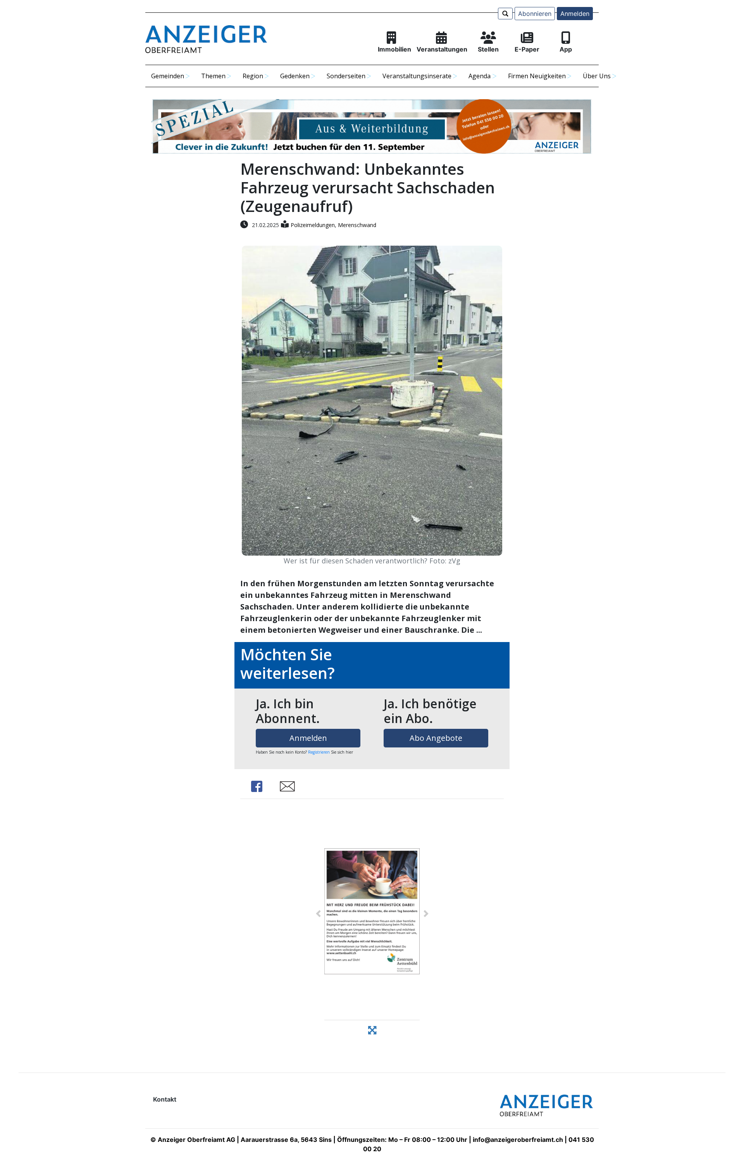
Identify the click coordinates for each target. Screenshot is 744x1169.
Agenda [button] (479, 76)
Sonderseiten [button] (346, 76)
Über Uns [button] (597, 76)
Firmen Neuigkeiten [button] (537, 76)
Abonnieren (534, 13)
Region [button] (253, 76)
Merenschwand (357, 225)
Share (256, 786)
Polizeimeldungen (313, 225)
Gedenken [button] (295, 76)
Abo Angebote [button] (436, 738)
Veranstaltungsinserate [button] (416, 76)
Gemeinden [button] (167, 76)
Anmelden (574, 13)
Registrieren (319, 752)
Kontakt (164, 1099)
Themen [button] (213, 76)
